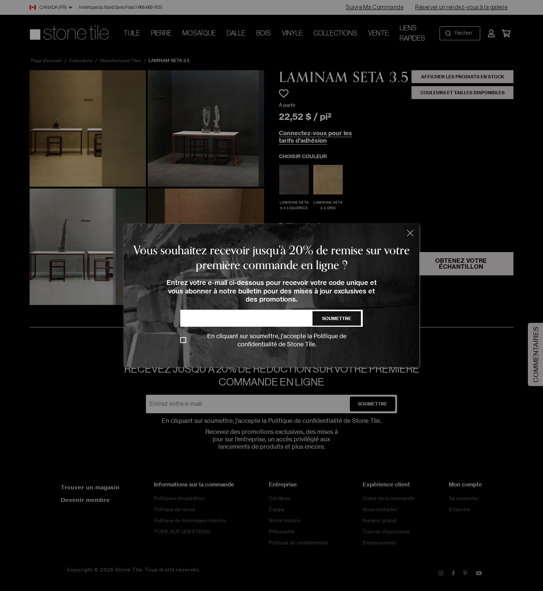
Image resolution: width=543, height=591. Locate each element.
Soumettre (336, 318)
